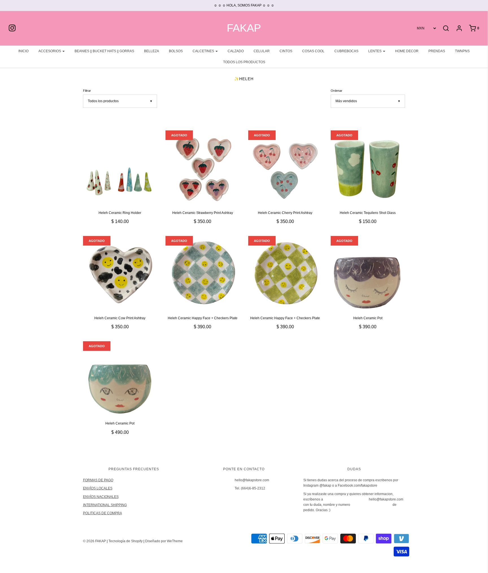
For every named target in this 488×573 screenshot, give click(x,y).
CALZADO (236, 51)
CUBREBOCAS (346, 51)
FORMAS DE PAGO (98, 480)
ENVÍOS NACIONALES (101, 497)
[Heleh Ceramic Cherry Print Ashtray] (285, 167)
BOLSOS (176, 51)
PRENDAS (436, 51)
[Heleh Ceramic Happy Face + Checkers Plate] (202, 273)
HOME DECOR (407, 51)
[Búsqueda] (446, 28)
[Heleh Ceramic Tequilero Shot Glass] (368, 167)
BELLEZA (151, 51)
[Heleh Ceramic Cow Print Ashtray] (120, 273)
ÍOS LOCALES (101, 488)
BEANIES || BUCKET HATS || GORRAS (104, 51)
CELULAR (262, 51)
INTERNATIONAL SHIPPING (105, 505)
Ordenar (336, 90)
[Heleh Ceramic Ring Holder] (120, 167)
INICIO (23, 51)
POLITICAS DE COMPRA (102, 513)
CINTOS (286, 51)
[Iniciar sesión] (456, 28)
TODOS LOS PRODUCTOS (244, 62)
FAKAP (244, 28)
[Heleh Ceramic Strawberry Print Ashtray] (202, 167)
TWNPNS (462, 51)
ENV (86, 488)
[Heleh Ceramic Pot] (368, 273)
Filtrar (87, 90)
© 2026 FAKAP (94, 541)
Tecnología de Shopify (125, 541)
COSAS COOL (313, 51)
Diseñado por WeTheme (164, 541)
